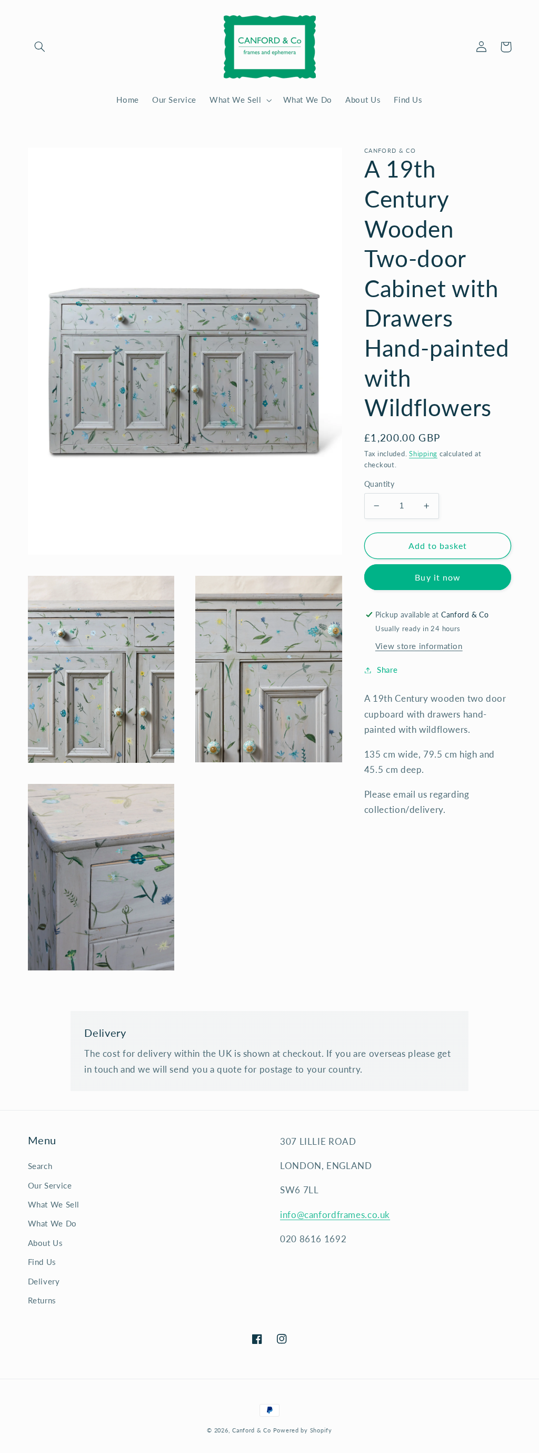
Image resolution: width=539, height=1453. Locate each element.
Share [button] (387, 669)
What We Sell (54, 1204)
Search (40, 1166)
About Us (45, 1243)
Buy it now (438, 577)
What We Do (52, 1223)
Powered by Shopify (302, 1430)
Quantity (379, 484)
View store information (419, 646)
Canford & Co (251, 1430)
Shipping (423, 454)
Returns (42, 1300)
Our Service (50, 1185)
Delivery (44, 1281)
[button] (40, 47)
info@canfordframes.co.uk (335, 1214)
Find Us (42, 1262)
